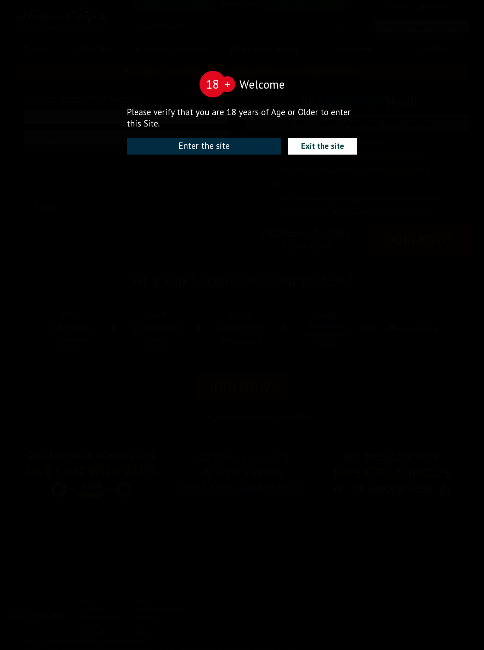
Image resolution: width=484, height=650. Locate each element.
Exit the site (322, 146)
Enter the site (204, 145)
